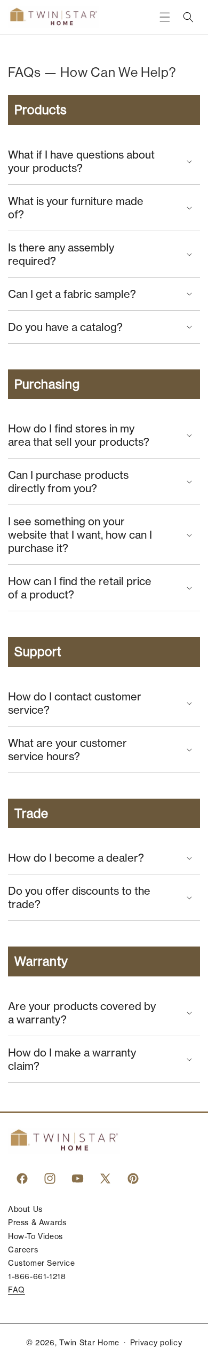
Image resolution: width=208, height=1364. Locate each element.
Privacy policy (156, 1342)
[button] (165, 17)
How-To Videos (35, 1236)
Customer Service (41, 1263)
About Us (25, 1209)
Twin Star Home (89, 1342)
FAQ (16, 1290)
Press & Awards (37, 1222)
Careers (23, 1250)
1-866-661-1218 (37, 1276)
